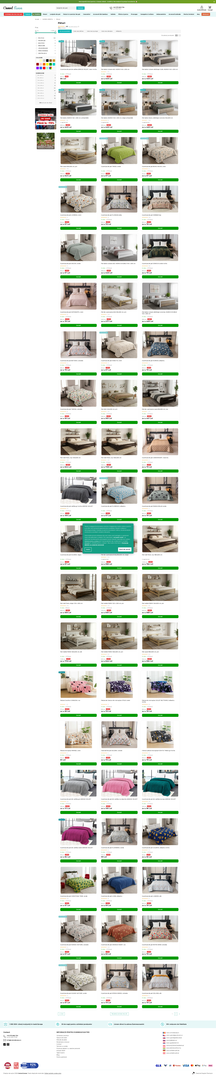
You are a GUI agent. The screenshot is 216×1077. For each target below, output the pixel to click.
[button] (78, 26)
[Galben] (47, 64)
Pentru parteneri (62, 1057)
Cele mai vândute (106, 31)
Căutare (80, 8)
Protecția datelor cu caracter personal (68, 1048)
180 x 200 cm (46, 93)
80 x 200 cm (46, 75)
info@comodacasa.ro (14, 1040)
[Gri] (44, 61)
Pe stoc (46, 38)
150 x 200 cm (46, 85)
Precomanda (46, 51)
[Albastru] (41, 68)
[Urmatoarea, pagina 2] (175, 1013)
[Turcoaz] (54, 64)
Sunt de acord (124, 549)
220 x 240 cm (46, 98)
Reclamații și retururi (63, 1042)
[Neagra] (47, 61)
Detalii (78, 82)
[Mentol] (47, 68)
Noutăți (46, 43)
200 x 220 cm (46, 95)
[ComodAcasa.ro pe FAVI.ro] (7, 1065)
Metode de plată (62, 1040)
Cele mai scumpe (92, 31)
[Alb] (37, 61)
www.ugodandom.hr (172, 1043)
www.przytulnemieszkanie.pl (175, 1045)
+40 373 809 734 (12, 1035)
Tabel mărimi (61, 1053)
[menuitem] (13, 14)
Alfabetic (119, 31)
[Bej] (54, 61)
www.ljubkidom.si (171, 1040)
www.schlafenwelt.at (172, 1053)
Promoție (46, 40)
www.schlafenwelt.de (172, 1050)
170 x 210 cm (46, 90)
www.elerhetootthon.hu (173, 1048)
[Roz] (41, 64)
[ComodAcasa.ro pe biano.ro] (16, 1065)
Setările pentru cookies (92, 541)
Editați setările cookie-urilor (52, 1073)
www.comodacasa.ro (172, 1032)
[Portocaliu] (44, 64)
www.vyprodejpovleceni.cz (174, 1035)
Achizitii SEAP (61, 1050)
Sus (62, 1014)
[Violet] (37, 68)
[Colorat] (50, 68)
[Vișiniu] (37, 64)
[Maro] (50, 61)
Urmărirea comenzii (63, 1035)
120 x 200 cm (46, 80)
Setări (88, 549)
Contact (59, 1044)
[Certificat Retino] (29, 1065)
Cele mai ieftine (78, 31)
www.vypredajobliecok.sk (174, 1038)
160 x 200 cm (46, 88)
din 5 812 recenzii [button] (73, 26)
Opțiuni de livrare (62, 1037)
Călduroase (46, 48)
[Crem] (41, 61)
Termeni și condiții (62, 1046)
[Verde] (50, 64)
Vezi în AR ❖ (46, 53)
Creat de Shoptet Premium (204, 1073)
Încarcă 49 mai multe (119, 1014)
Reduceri (46, 45)
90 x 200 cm (46, 77)
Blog (58, 1055)
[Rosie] (44, 68)
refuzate (87, 543)
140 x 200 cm (46, 83)
